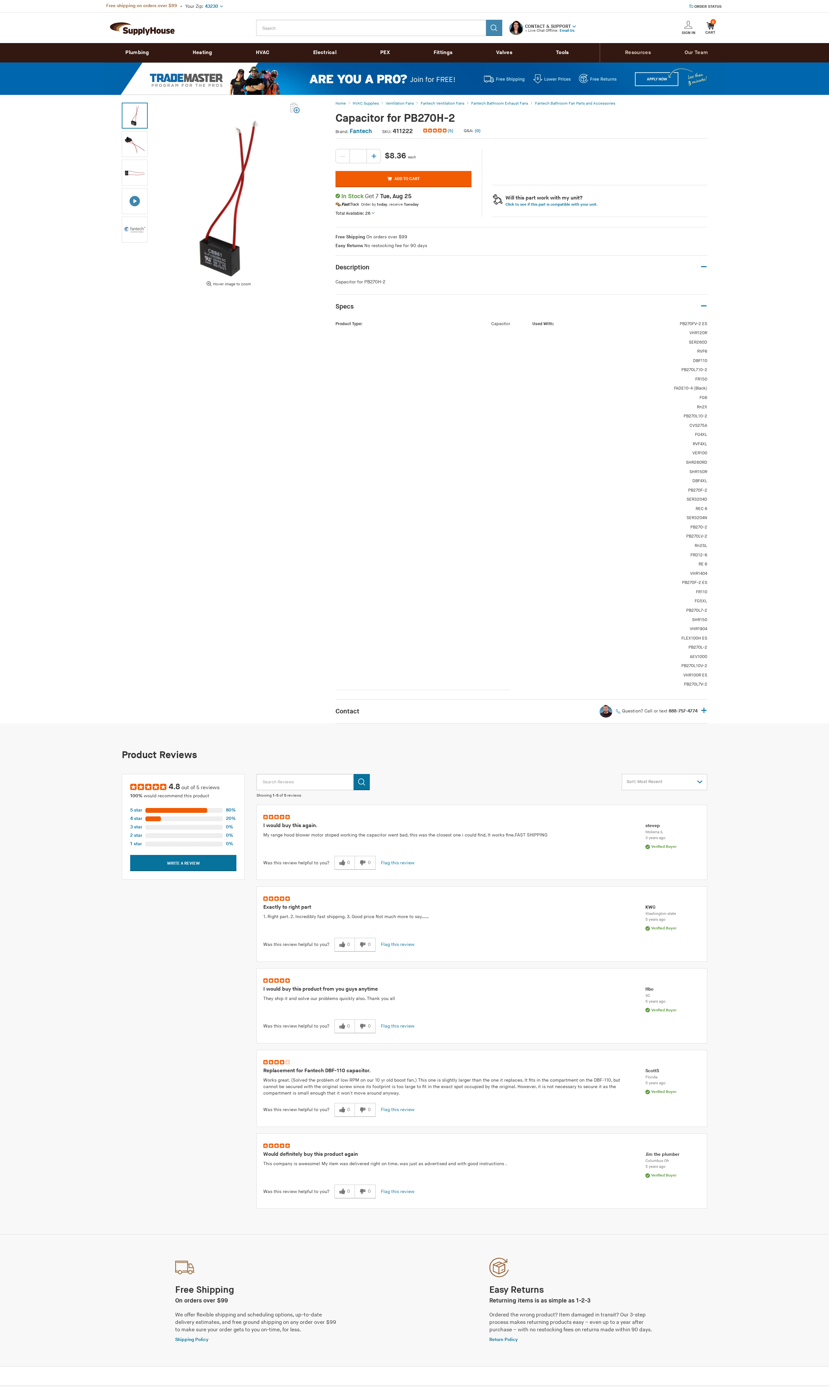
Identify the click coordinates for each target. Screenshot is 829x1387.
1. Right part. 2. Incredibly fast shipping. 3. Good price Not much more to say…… (346, 916)
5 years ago (655, 919)
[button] (574, 26)
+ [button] (704, 711)
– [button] (703, 267)
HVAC (262, 53)
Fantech (361, 131)
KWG (650, 907)
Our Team (696, 53)
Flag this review (397, 863)
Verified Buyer (663, 846)
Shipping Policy (192, 1339)
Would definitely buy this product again (310, 1154)
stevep (652, 825)
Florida (651, 1077)
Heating (202, 53)
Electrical (324, 53)
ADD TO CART (407, 178)
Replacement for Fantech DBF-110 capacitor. (317, 1071)
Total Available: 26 (352, 213)
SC (647, 995)
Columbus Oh (657, 1160)
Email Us (567, 30)
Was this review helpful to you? (296, 863)
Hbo (649, 989)
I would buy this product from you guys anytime (320, 989)
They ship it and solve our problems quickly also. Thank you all (329, 998)
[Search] (494, 28)
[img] (435, 130)
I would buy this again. (290, 826)
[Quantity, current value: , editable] (358, 156)
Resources (638, 53)
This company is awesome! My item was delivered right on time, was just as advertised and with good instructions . (385, 1163)
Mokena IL (654, 832)
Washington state (660, 913)
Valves (504, 53)
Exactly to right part (287, 907)
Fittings (443, 53)
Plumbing (137, 53)
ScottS (652, 1071)
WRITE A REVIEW (183, 863)
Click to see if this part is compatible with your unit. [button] (551, 204)
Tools (562, 53)
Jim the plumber (662, 1154)
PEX (385, 53)
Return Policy (503, 1339)
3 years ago (655, 838)
